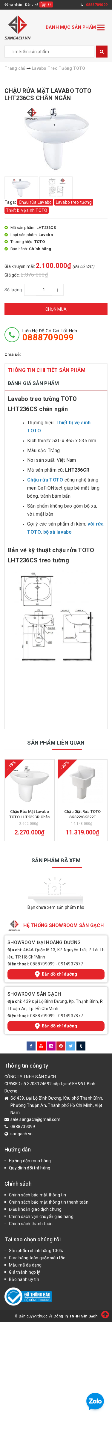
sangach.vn (21, 1133)
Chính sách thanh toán (31, 1223)
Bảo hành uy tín (24, 1279)
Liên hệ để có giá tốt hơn (49, 335)
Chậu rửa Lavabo (35, 202)
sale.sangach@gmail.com (35, 1119)
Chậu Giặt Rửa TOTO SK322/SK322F (82, 814)
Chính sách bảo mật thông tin (37, 1195)
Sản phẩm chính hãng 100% (36, 1250)
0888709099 (42, 963)
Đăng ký (31, 5)
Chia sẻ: (12, 354)
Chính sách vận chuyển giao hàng (41, 1216)
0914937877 (70, 963)
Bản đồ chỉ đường (59, 974)
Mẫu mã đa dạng (25, 1265)
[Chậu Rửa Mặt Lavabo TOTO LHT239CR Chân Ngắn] (29, 783)
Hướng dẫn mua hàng (30, 1160)
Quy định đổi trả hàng (29, 1168)
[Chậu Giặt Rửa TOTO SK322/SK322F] (83, 783)
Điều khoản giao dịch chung (35, 1209)
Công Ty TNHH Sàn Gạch (75, 1316)
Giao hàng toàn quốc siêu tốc (37, 1257)
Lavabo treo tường (74, 202)
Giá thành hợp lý (24, 1272)
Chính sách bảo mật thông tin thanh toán (48, 1202)
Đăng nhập (13, 5)
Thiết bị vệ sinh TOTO (26, 210)
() (49, 4)
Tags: (10, 202)
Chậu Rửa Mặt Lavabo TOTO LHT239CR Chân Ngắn (29, 814)
